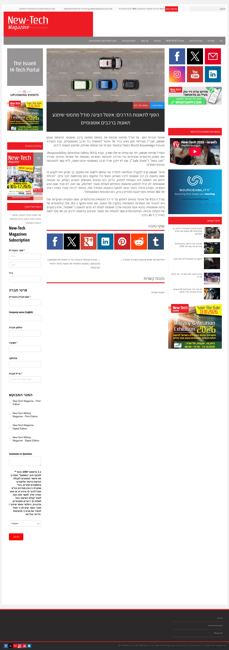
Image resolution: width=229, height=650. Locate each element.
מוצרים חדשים (195, 40)
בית (221, 40)
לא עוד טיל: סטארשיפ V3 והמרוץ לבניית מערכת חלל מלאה (187, 290)
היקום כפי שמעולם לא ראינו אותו (188, 258)
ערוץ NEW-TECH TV (175, 40)
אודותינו (157, 40)
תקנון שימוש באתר (215, 625)
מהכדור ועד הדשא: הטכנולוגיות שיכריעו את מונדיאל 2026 (188, 245)
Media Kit (218, 633)
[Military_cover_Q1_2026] (25, 176)
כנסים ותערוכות (129, 40)
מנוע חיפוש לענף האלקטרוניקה (102, 40)
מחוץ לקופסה (213, 220)
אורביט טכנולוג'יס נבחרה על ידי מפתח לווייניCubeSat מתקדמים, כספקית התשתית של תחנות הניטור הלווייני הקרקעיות (73, 263)
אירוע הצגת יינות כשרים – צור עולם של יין (186, 275)
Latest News (157, 105)
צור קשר (144, 40)
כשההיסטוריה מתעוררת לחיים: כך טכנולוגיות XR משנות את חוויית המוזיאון (187, 231)
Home (220, 618)
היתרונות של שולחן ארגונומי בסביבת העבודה (142, 259)
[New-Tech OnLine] (27, 28)
